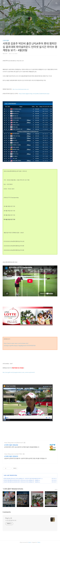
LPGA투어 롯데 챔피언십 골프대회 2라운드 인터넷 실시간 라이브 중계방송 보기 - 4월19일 (21, 482)
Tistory (38, 542)
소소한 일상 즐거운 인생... (11, 520)
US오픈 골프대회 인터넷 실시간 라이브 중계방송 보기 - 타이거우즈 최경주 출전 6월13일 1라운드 (22, 478)
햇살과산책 (30, 12)
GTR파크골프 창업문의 (11, 456)
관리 (38, 32)
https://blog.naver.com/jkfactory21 (13, 442)
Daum (29, 542)
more (56, 489)
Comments (7, 512)
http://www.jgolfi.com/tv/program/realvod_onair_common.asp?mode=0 (19, 372)
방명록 (27, 32)
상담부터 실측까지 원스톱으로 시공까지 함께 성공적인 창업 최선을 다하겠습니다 (25, 458)
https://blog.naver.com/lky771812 (13, 454)
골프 (8, 475)
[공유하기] (7, 468)
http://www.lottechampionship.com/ (21, 89)
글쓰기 (22, 32)
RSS (32, 32)
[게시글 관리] (9, 468)
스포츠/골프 (6, 40)
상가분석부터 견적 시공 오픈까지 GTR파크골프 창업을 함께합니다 (21, 447)
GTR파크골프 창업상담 (11, 445)
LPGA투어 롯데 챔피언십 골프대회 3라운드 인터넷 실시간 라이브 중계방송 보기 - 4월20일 (21, 480)
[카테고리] (3, 3)
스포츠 (5, 475)
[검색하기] (56, 3)
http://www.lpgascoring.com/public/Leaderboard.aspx (34, 93)
